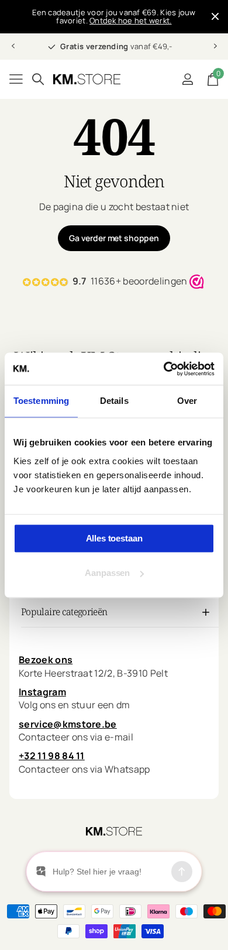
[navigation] (13, 46)
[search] (38, 79)
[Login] (187, 79)
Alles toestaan (114, 538)
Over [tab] (187, 401)
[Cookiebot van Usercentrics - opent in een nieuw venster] (164, 368)
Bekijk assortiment (16, 79)
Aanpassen (107, 573)
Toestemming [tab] (41, 401)
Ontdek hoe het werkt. (130, 20)
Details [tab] (114, 401)
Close (215, 16)
